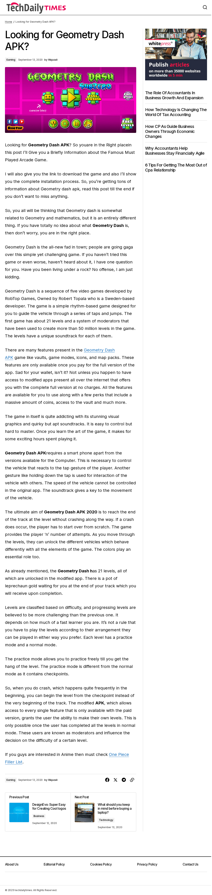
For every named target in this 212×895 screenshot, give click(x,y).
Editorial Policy (54, 864)
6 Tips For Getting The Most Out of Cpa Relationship (176, 168)
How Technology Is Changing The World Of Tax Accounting (176, 112)
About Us (11, 864)
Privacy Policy (147, 864)
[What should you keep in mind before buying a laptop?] (103, 812)
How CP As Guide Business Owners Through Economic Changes (170, 131)
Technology (106, 820)
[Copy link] (132, 780)
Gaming (10, 59)
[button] (205, 7)
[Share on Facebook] (107, 780)
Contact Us (190, 864)
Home (8, 21)
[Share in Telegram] (124, 780)
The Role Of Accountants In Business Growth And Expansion (174, 95)
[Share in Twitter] (115, 780)
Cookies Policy (101, 864)
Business (39, 816)
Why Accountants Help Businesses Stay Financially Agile (175, 151)
